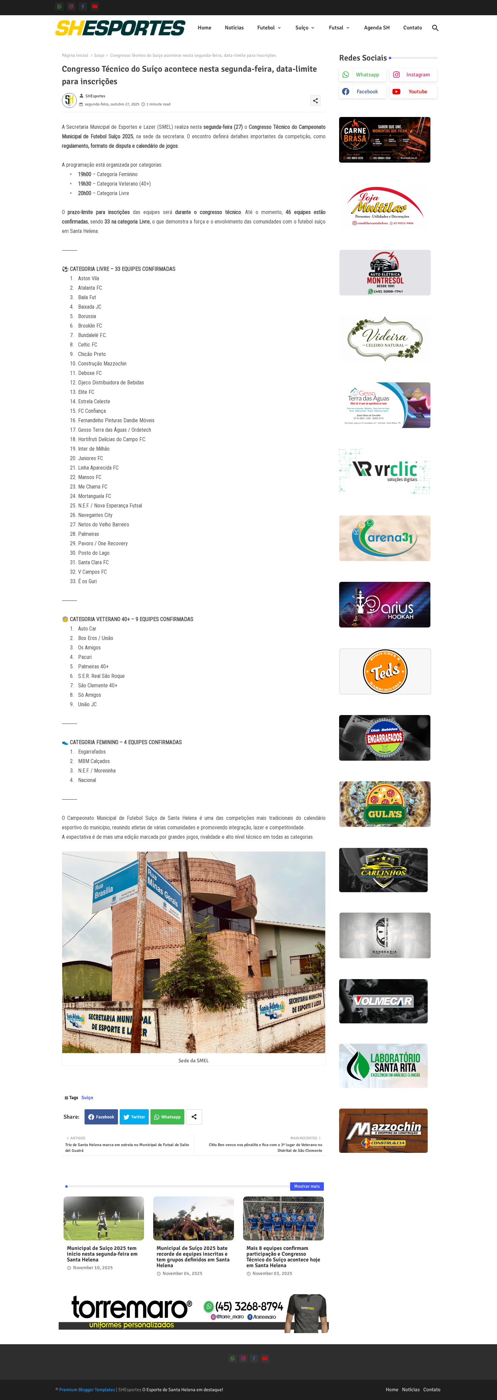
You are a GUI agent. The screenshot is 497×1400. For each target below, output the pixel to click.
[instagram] (71, 6)
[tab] (204, 28)
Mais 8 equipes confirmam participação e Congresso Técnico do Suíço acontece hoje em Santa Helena (283, 1256)
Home (204, 27)
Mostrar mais (307, 1186)
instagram (418, 74)
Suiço (99, 55)
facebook (367, 91)
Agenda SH (377, 27)
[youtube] (95, 6)
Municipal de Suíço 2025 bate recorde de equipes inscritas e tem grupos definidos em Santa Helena (193, 1256)
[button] (435, 28)
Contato (412, 27)
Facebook (105, 1117)
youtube (418, 91)
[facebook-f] (83, 6)
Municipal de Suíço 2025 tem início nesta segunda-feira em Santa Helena (102, 1254)
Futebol (266, 27)
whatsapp (367, 74)
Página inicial (75, 55)
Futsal (336, 27)
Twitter (138, 1117)
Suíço (301, 27)
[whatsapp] (59, 6)
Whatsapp (171, 1117)
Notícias (234, 27)
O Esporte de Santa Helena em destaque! (182, 1390)
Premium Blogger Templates (87, 1390)
